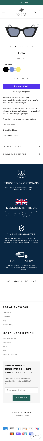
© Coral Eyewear (21, 412)
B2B (4, 350)
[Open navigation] (3, 12)
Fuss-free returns (9, 339)
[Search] (36, 12)
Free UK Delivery (21, 2)
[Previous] (10, 46)
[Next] (32, 46)
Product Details (13, 147)
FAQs (5, 346)
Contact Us (7, 313)
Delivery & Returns (14, 154)
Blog (4, 321)
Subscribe (21, 398)
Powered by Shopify (21, 415)
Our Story (6, 317)
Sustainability (8, 324)
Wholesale (7, 343)
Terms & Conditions (10, 354)
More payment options (21, 92)
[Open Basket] (40, 12)
